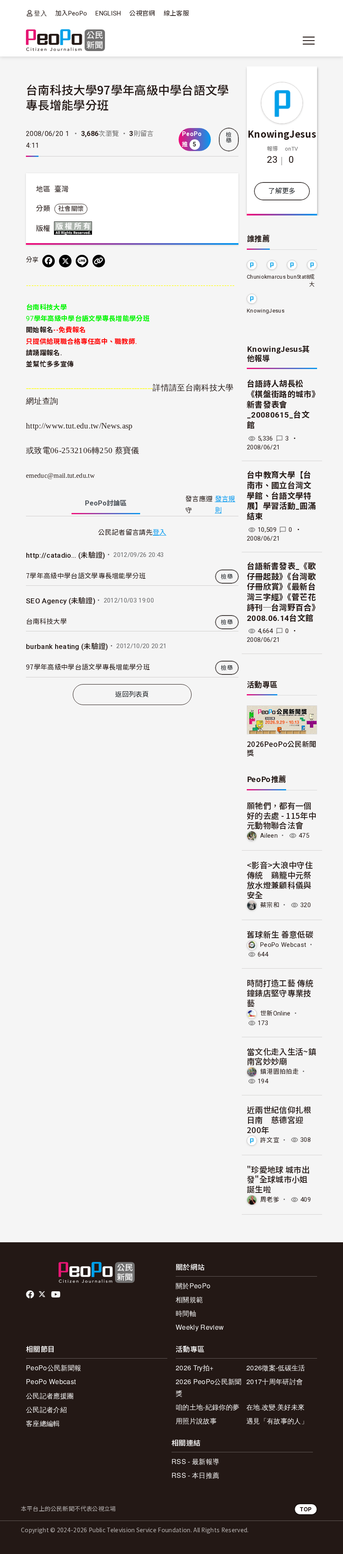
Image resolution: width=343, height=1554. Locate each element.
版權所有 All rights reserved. (75, 228)
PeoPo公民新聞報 (53, 1367)
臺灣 (61, 189)
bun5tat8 (298, 277)
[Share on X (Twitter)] (65, 261)
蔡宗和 (269, 905)
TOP (306, 1509)
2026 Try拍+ (194, 1367)
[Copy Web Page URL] (98, 261)
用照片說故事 (196, 1421)
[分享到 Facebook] (48, 261)
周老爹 (269, 1199)
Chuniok (257, 277)
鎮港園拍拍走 (279, 1071)
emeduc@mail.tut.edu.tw (60, 475)
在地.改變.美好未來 (275, 1407)
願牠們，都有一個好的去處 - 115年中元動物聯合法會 (281, 815)
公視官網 (142, 13)
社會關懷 (71, 209)
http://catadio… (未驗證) (65, 555)
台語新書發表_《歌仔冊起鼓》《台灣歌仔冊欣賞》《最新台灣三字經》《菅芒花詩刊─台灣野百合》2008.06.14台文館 (281, 592)
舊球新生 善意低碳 (280, 934)
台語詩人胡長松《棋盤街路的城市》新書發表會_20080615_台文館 (281, 404)
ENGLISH (108, 13)
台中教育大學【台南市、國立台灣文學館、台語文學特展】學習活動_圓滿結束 (281, 495)
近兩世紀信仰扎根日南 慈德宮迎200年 (279, 1119)
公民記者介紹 (46, 1409)
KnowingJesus (282, 133)
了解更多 (281, 191)
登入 (40, 13)
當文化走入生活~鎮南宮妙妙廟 (281, 1056)
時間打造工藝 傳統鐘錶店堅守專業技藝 (280, 992)
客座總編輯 (43, 1423)
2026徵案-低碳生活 (275, 1367)
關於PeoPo (193, 1285)
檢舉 (229, 137)
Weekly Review (200, 1327)
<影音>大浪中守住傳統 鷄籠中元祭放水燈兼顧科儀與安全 (280, 879)
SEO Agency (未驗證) (60, 601)
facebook (31, 1294)
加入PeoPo (71, 13)
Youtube (56, 1294)
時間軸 (186, 1313)
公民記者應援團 (50, 1395)
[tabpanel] (132, 601)
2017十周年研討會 (274, 1381)
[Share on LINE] (82, 261)
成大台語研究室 (312, 281)
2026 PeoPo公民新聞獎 (208, 1387)
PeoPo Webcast (283, 945)
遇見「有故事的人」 (277, 1421)
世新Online (275, 1013)
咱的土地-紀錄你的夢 (207, 1407)
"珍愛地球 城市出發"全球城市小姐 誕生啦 (278, 1179)
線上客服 (176, 13)
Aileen (269, 835)
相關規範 (189, 1299)
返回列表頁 (132, 694)
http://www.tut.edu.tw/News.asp (79, 425)
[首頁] (65, 40)
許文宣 (269, 1140)
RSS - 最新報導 (195, 1461)
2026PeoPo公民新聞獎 (281, 748)
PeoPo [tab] (106, 503)
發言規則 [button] (225, 504)
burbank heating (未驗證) (67, 646)
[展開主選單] (308, 40)
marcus (276, 277)
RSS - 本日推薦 (195, 1475)
